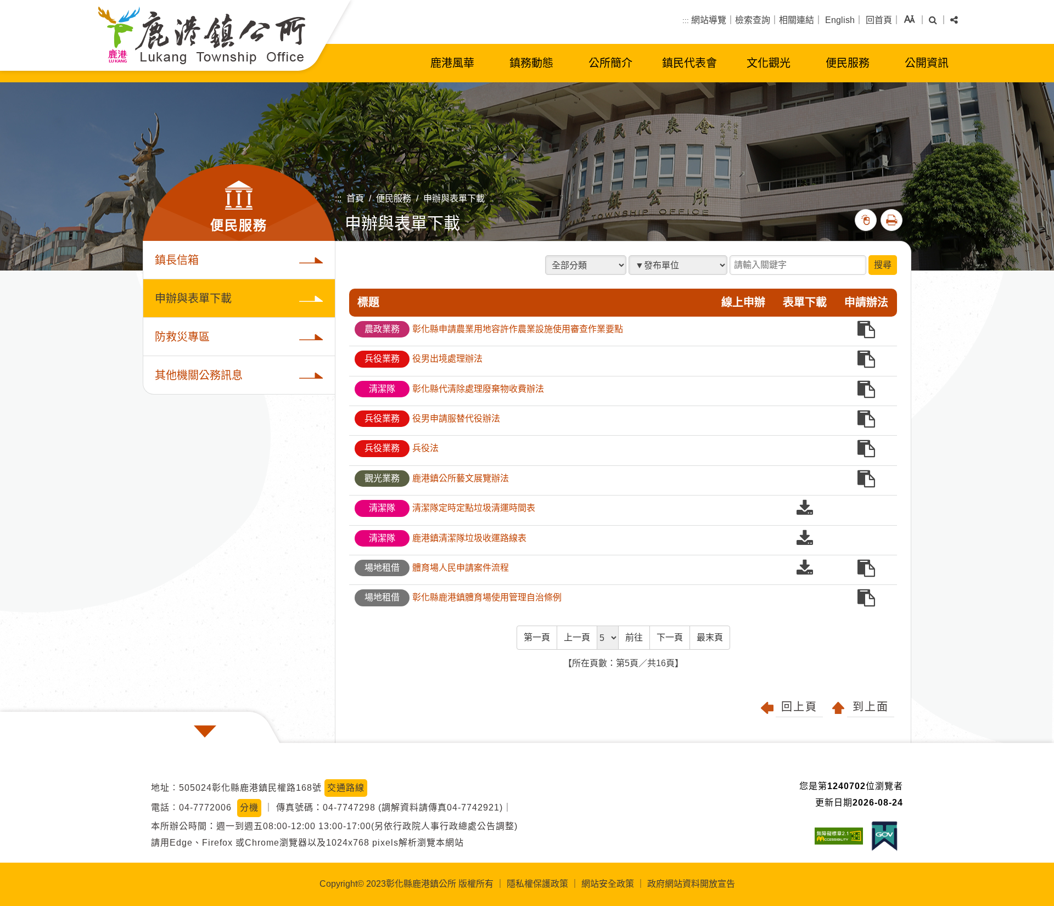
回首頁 (879, 20)
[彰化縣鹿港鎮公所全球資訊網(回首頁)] (201, 35)
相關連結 (796, 20)
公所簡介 (610, 63)
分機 (249, 807)
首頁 (355, 198)
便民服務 (848, 63)
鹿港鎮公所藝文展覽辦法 (437, 478)
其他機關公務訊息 (199, 375)
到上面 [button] (871, 707)
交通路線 (346, 787)
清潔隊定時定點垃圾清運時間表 (452, 508)
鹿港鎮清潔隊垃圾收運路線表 (447, 538)
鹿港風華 (452, 63)
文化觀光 (768, 63)
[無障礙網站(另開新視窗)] (841, 836)
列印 (891, 220)
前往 (634, 637)
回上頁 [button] (799, 707)
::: (685, 20)
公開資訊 (927, 63)
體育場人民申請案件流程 (437, 567)
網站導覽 (708, 20)
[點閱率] (866, 220)
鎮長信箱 (177, 260)
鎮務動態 (531, 63)
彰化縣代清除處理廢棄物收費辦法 (456, 388)
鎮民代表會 (689, 63)
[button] (909, 20)
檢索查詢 (752, 20)
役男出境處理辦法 (424, 358)
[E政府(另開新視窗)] (887, 836)
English (840, 20)
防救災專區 (182, 337)
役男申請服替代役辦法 (432, 418)
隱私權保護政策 (537, 883)
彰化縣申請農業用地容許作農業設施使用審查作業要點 (494, 329)
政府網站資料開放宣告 (691, 883)
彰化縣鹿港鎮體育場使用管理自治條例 (463, 597)
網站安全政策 (607, 883)
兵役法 (402, 448)
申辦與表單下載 (454, 198)
